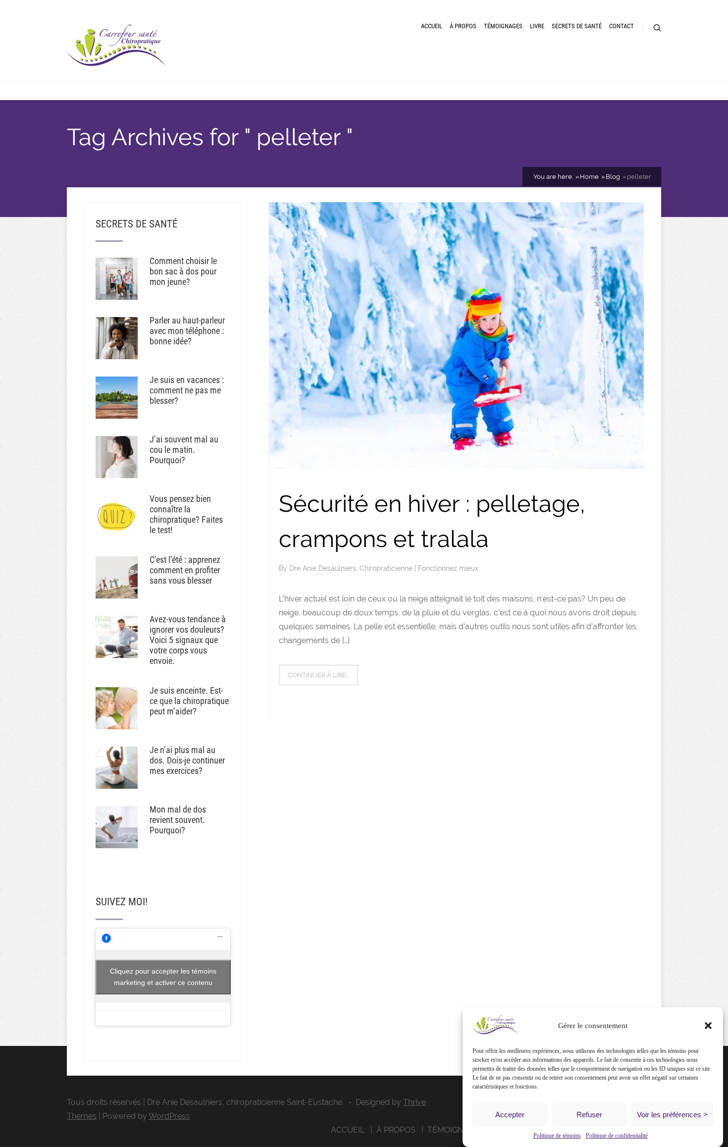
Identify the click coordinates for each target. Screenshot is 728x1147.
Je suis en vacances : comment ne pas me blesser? (187, 390)
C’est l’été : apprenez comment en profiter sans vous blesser (185, 570)
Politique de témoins (557, 1135)
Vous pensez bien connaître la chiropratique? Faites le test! (186, 514)
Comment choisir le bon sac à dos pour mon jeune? (183, 271)
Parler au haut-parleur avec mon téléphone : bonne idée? (187, 330)
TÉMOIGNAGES (503, 26)
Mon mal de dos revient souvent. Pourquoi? (178, 819)
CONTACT (621, 26)
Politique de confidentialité (617, 1135)
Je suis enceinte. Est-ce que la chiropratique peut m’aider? (189, 700)
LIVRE (537, 26)
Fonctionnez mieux (448, 568)
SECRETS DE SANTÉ (577, 26)
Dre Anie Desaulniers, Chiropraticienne (352, 568)
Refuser (589, 1114)
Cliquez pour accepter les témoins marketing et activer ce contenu (163, 976)
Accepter (509, 1114)
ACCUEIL (431, 26)
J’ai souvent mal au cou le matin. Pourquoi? (184, 449)
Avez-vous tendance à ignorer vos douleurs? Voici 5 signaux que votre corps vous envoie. (188, 640)
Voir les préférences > (672, 1114)
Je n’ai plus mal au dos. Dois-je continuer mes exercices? (187, 760)
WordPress (169, 1116)
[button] (708, 1026)
